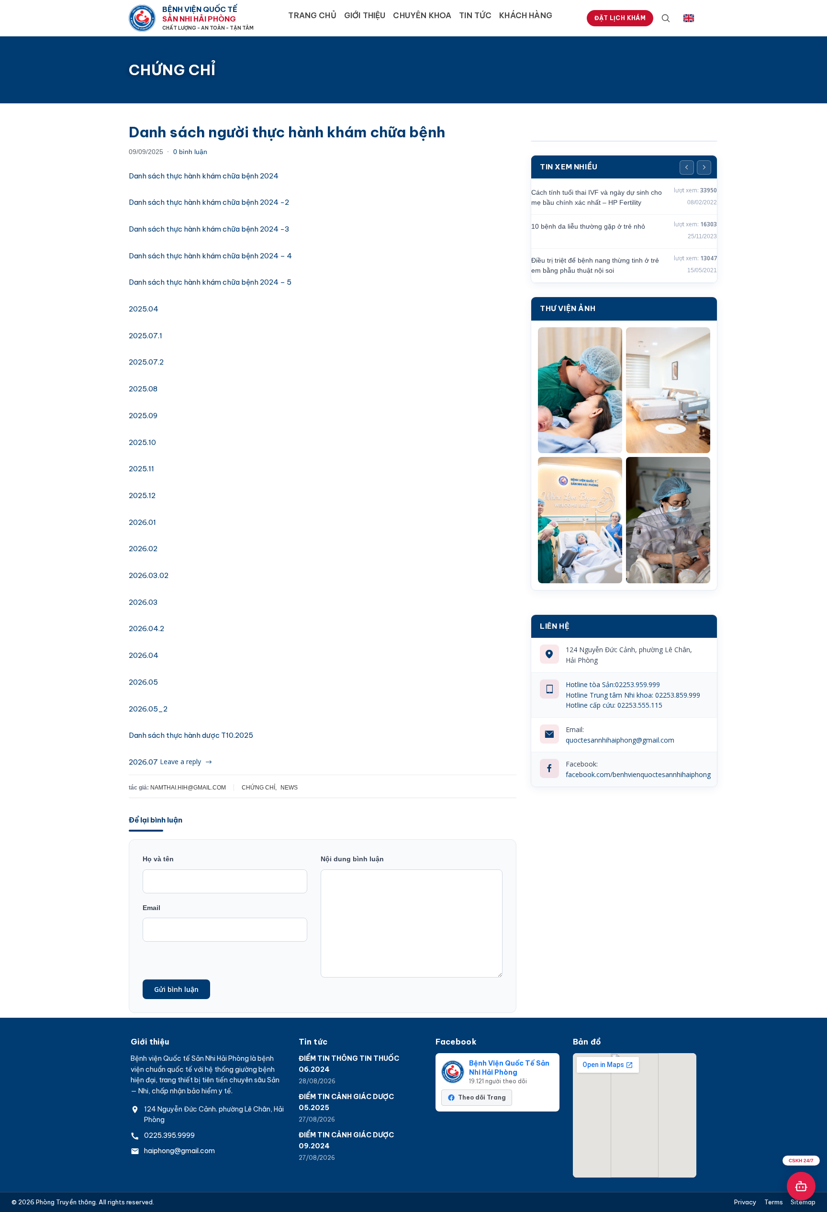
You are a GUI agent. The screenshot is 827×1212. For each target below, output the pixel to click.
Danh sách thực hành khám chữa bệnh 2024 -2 (209, 202)
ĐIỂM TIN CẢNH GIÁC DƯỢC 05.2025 (346, 1102)
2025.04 (143, 308)
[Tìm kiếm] (665, 18)
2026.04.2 (146, 628)
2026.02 (143, 548)
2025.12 (142, 495)
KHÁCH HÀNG (525, 15)
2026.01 (142, 522)
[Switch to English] (688, 18)
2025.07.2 (146, 362)
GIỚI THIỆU (365, 15)
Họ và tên (158, 859)
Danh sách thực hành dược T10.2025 (191, 735)
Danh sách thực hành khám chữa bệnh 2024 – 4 (210, 255)
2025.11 (141, 468)
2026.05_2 (148, 708)
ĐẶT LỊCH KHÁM (620, 18)
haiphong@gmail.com (179, 1150)
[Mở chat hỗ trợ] (801, 1186)
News (289, 787)
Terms (773, 1202)
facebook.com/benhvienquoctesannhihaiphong (638, 774)
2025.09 (143, 415)
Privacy (745, 1202)
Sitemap (803, 1202)
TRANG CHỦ (312, 15)
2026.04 (143, 655)
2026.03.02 (148, 575)
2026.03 (143, 602)
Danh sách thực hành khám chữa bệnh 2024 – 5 (210, 282)
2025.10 (142, 442)
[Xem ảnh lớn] (580, 390)
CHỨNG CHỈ (258, 787)
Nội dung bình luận (352, 859)
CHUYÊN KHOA (422, 15)
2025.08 (143, 388)
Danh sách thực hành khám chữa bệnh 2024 (204, 175)
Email (151, 908)
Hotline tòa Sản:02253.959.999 (613, 684)
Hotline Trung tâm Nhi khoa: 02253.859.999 (633, 695)
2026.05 (143, 682)
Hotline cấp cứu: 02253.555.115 (614, 705)
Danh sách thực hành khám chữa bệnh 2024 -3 (209, 229)
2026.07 (143, 762)
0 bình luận (190, 152)
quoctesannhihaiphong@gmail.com (620, 740)
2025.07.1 (145, 335)
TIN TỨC (475, 15)
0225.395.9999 (169, 1135)
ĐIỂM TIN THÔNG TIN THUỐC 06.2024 (349, 1063)
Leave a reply (180, 761)
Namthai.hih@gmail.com (188, 787)
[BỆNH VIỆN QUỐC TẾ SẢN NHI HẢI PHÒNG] (142, 18)
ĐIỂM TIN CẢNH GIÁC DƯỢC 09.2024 (346, 1140)
